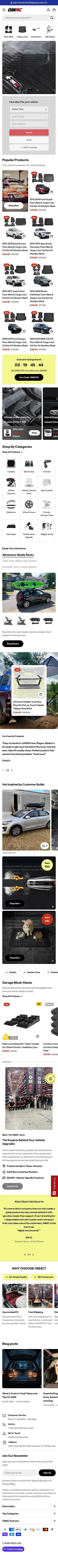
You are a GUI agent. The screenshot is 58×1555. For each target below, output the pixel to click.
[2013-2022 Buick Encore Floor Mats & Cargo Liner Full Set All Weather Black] (15, 227)
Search (29, 132)
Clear (29, 140)
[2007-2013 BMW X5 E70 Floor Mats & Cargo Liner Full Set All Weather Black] (43, 323)
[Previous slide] (22, 89)
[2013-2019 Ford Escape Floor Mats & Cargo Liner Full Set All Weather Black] (43, 183)
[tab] (18, 555)
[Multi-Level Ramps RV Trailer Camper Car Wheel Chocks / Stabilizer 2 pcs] (22, 1021)
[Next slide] (36, 89)
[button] (25, 89)
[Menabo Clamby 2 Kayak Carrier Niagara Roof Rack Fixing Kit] (35, 620)
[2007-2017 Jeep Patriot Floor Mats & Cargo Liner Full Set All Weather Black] (15, 275)
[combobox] (29, 17)
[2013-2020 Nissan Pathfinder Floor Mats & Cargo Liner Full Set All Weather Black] (43, 275)
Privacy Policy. (8, 1483)
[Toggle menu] (4, 10)
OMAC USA (15, 1543)
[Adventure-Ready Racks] (29, 593)
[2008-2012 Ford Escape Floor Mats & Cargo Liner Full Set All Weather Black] (15, 323)
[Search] (51, 17)
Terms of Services (39, 1480)
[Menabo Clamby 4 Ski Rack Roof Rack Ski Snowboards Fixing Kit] (48, 620)
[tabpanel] (29, 630)
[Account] (48, 10)
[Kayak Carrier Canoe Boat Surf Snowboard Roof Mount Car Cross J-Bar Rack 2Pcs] (8, 620)
